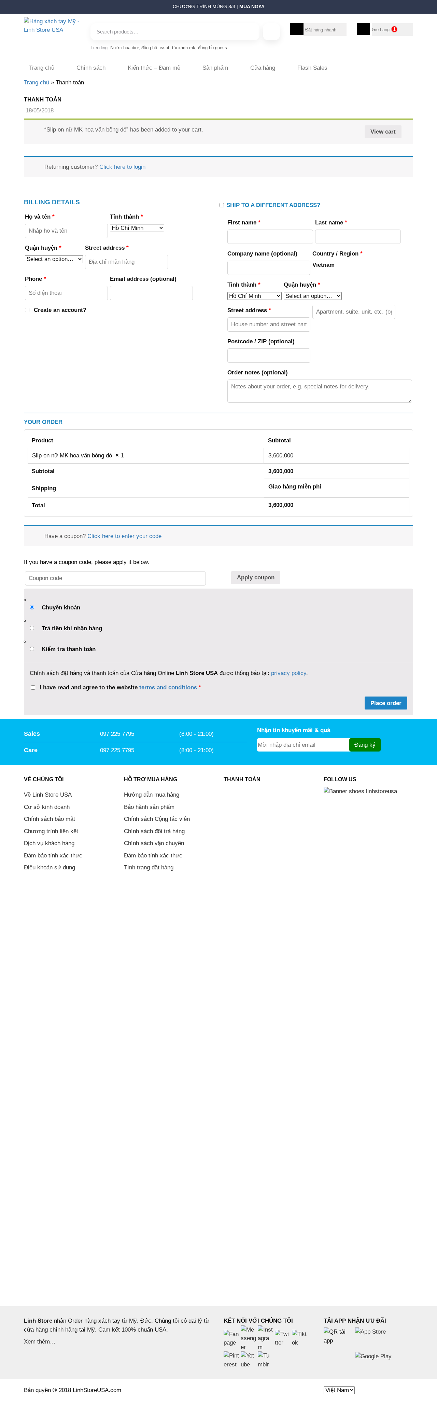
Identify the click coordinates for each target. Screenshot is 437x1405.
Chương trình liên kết (51, 831)
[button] (21, 8)
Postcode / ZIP (261, 341)
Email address (143, 279)
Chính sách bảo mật (49, 819)
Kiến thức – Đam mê (154, 68)
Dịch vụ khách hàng (49, 843)
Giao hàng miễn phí (294, 486)
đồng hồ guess (212, 47)
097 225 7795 (117, 734)
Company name (262, 253)
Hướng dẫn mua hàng (151, 794)
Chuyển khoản (61, 607)
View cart (383, 131)
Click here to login (122, 167)
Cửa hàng (262, 68)
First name (243, 222)
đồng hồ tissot (155, 47)
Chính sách (90, 68)
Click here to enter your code (124, 536)
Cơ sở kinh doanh (47, 807)
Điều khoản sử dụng (49, 867)
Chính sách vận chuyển (154, 843)
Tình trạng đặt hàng (148, 867)
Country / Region (337, 253)
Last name (331, 222)
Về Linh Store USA (48, 794)
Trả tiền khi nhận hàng (72, 628)
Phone (35, 279)
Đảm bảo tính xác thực (53, 855)
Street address (107, 248)
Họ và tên (40, 216)
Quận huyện (43, 248)
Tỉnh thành (126, 216)
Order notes (257, 372)
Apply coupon (255, 577)
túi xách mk (183, 47)
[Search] (271, 31)
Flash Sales (312, 68)
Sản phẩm (215, 68)
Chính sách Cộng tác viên (157, 819)
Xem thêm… (40, 1341)
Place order (385, 703)
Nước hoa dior (124, 47)
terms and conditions (168, 687)
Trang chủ (41, 68)
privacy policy (288, 673)
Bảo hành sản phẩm (149, 807)
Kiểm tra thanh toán (69, 649)
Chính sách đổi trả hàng (154, 831)
